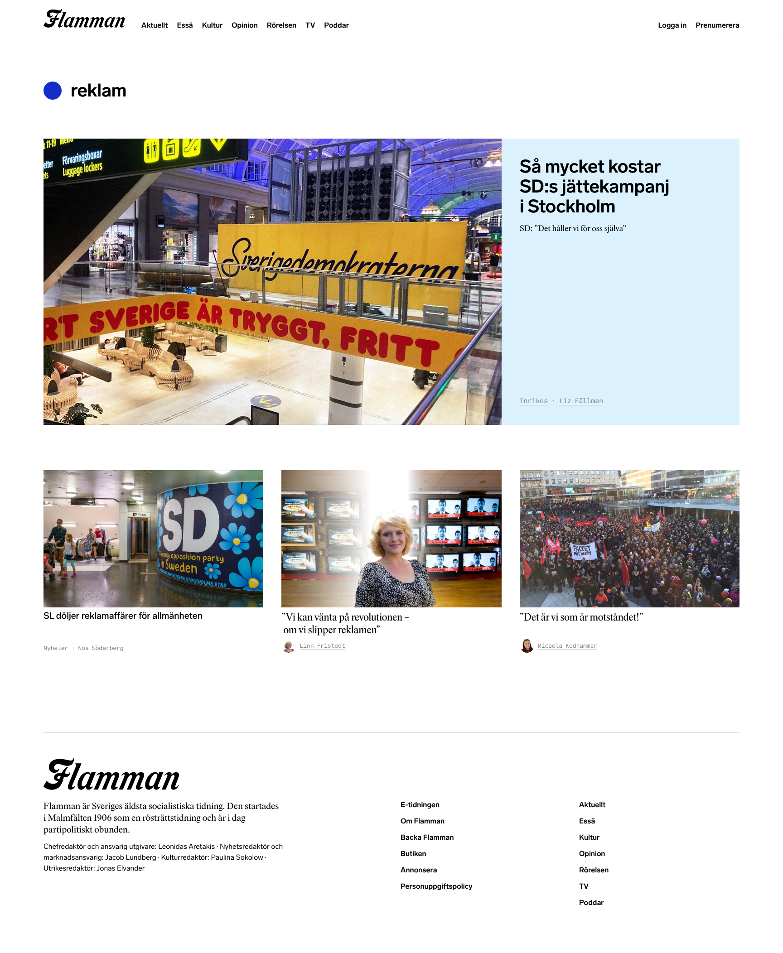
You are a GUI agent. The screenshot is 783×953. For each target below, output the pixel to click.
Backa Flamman (427, 837)
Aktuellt (154, 25)
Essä (185, 25)
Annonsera (419, 870)
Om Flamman (423, 821)
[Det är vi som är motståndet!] (630, 538)
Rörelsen (281, 25)
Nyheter (56, 648)
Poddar (336, 25)
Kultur (212, 25)
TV (310, 25)
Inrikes (534, 401)
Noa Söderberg (100, 648)
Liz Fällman (581, 401)
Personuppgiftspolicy (436, 886)
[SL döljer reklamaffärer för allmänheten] (153, 538)
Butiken (413, 854)
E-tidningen (420, 805)
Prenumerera (718, 25)
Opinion (245, 25)
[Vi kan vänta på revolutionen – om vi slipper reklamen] (391, 538)
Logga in (672, 25)
